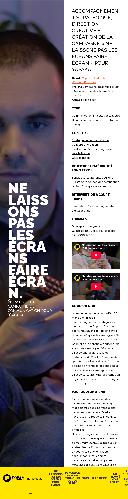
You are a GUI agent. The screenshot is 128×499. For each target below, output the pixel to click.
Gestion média (81, 157)
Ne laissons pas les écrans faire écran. (56, 478)
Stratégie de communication (90, 140)
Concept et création (85, 144)
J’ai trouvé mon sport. (114, 478)
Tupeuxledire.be (94, 478)
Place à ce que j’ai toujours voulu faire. (72, 478)
